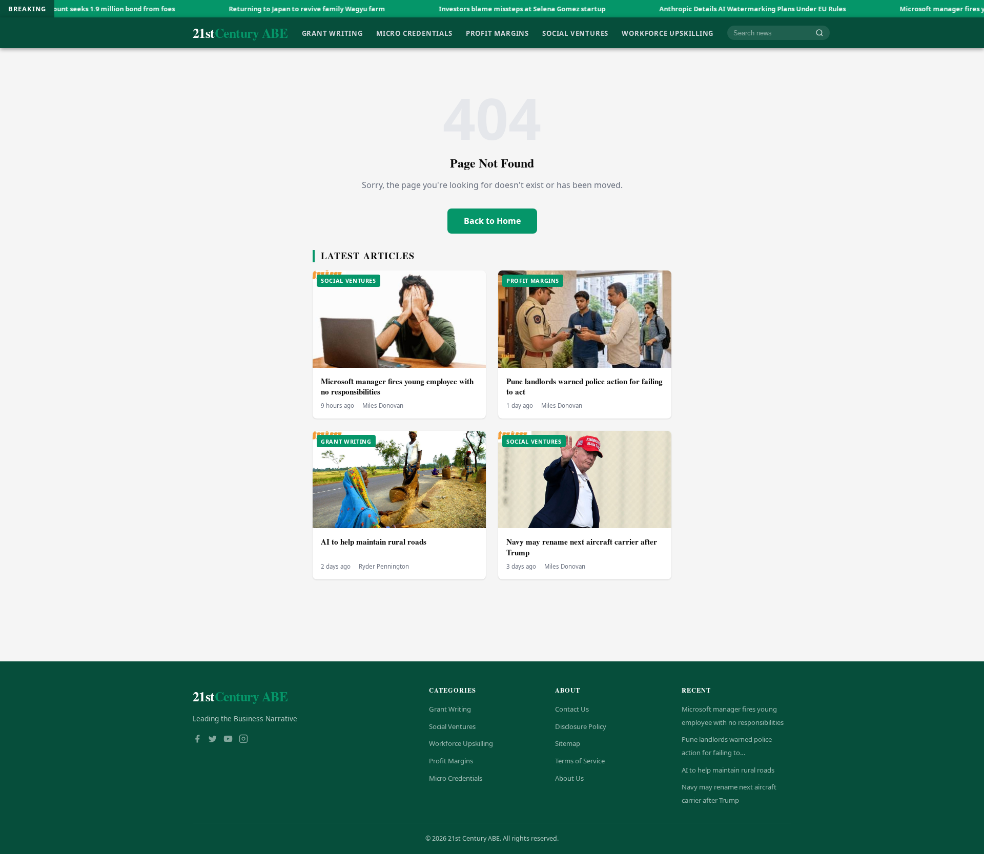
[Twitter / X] (212, 740)
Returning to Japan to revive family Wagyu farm (263, 8)
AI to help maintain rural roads (373, 541)
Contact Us (572, 709)
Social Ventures (575, 32)
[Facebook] (197, 740)
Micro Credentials (414, 32)
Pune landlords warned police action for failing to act (584, 387)
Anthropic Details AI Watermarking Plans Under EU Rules (709, 8)
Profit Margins (497, 32)
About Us (569, 778)
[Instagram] (243, 740)
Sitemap (567, 743)
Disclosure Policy (580, 726)
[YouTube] (228, 740)
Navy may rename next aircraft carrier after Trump (581, 547)
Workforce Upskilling (667, 32)
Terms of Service (580, 760)
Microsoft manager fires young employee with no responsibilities (397, 387)
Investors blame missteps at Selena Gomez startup (478, 8)
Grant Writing (332, 32)
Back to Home (492, 220)
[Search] (819, 33)
